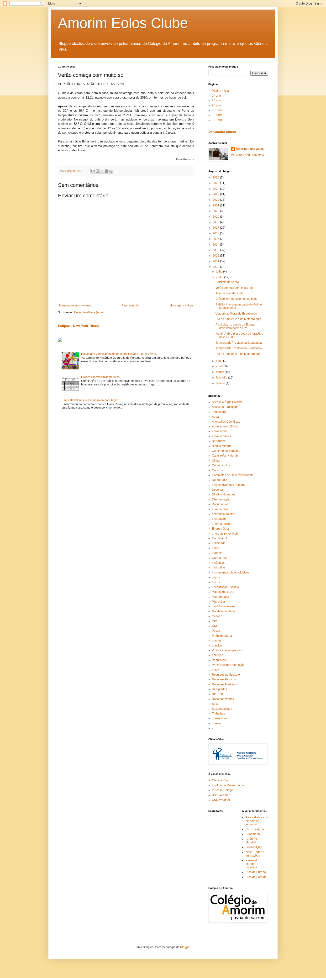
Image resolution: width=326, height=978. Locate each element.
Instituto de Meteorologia (228, 785)
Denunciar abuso (222, 132)
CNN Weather (221, 800)
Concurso (218, 470)
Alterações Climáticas (226, 421)
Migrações (219, 601)
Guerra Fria (219, 558)
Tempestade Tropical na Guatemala (239, 342)
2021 (216, 205)
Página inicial (130, 305)
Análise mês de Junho (230, 293)
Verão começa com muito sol (234, 287)
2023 (216, 194)
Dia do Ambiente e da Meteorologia (238, 319)
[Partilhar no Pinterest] (111, 171)
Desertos (218, 489)
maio (219, 361)
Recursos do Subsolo (226, 674)
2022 (216, 199)
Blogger (185, 947)
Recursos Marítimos (225, 684)
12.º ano (217, 120)
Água (215, 416)
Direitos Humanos (223, 494)
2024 (216, 188)
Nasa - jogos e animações (255, 853)
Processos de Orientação (228, 665)
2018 (216, 222)
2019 (216, 216)
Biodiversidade (221, 446)
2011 (216, 261)
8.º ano (216, 100)
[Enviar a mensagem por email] (92, 171)
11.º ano (217, 115)
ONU (215, 626)
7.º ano (216, 95)
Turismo (217, 723)
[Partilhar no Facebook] (106, 171)
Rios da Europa (256, 872)
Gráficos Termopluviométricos (100, 377)
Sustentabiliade (222, 708)
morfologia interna (224, 606)
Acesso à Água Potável (227, 402)
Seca (215, 703)
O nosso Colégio (223, 790)
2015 (216, 239)
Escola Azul (219, 538)
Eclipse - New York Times (78, 326)
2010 (216, 266)
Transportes (219, 718)
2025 (216, 183)
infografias (219, 567)
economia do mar (223, 514)
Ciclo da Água (255, 829)
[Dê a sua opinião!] (97, 171)
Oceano (217, 616)
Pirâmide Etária (222, 635)
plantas (216, 640)
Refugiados (219, 689)
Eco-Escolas (220, 509)
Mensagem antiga (181, 305)
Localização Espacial (226, 587)
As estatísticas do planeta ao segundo (257, 821)
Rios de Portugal (256, 877)
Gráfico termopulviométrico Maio (237, 298)
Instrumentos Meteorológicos (230, 572)
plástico (217, 645)
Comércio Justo (222, 465)
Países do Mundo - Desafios (252, 864)
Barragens (219, 441)
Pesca (216, 630)
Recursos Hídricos (224, 679)
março (220, 372)
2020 (216, 211)
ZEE (214, 728)
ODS (215, 621)
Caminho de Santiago (226, 450)
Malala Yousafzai (223, 592)
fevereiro (222, 377)
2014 (216, 244)
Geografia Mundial (252, 840)
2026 (216, 177)
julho (219, 271)
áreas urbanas (221, 436)
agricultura (219, 412)
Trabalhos (218, 713)
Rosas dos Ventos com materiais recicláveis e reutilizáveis (119, 354)
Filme (215, 548)
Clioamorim (253, 834)
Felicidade (219, 543)
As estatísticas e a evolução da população (91, 400)
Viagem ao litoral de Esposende (236, 313)
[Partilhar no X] (102, 171)
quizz (215, 670)
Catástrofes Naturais (225, 455)
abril (219, 366)
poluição (217, 655)
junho (220, 277)
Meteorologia (220, 597)
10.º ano (217, 110)
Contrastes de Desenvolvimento (232, 475)
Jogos (216, 577)
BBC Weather (221, 795)
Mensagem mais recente (75, 305)
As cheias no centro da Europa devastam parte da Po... (235, 326)
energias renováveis (225, 533)
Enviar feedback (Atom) (89, 312)
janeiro (221, 383)
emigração (219, 519)
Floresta (217, 553)
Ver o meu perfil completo (247, 155)
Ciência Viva (220, 780)
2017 (216, 227)
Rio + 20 (217, 694)
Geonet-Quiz (254, 847)
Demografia (219, 480)
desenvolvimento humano (229, 485)
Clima (216, 460)
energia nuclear (222, 524)
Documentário (221, 504)
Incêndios (218, 562)
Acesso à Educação (225, 407)
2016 (216, 233)
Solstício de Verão (227, 282)
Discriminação (221, 499)
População (219, 660)
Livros (216, 582)
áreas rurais (219, 431)
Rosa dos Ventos (223, 699)
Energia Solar (221, 528)
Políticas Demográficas (227, 650)
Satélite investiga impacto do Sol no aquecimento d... (239, 306)
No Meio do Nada (223, 611)
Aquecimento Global (225, 426)
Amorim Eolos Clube (123, 23)
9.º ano (216, 105)
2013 (216, 250)
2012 (216, 255)
